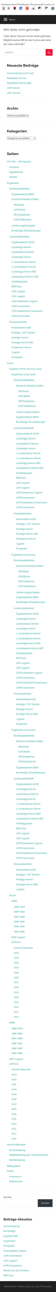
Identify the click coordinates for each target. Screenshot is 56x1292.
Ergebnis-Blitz (10, 1236)
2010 (16, 1016)
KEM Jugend (18, 937)
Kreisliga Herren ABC (22, 342)
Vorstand (14, 167)
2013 (16, 1002)
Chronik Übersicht (23, 948)
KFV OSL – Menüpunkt (19, 161)
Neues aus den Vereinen (16, 1270)
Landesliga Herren (21, 257)
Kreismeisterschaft (21, 327)
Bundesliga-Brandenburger (26, 230)
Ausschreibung (17, 1150)
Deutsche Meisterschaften (25, 199)
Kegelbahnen (16, 172)
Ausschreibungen (16, 1144)
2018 (16, 977)
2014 (16, 997)
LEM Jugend (18, 296)
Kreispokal (17, 357)
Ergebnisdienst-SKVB (22, 242)
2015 (16, 992)
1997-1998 (19, 916)
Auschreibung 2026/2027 (20, 73)
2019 (16, 972)
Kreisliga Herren (19, 337)
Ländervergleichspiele (23, 225)
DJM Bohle (19, 209)
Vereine (13, 177)
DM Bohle (19, 205)
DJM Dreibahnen (22, 219)
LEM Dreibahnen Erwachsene (27, 311)
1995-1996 (19, 926)
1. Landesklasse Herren (23, 262)
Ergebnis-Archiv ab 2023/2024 (25, 369)
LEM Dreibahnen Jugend (24, 301)
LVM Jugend (18, 291)
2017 (16, 982)
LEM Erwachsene (20, 316)
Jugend (15, 352)
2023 (16, 952)
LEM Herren (13, 88)
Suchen (7, 1197)
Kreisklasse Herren (21, 347)
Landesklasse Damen (22, 252)
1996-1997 (19, 921)
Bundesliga (9, 1231)
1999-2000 (19, 906)
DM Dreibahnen (22, 214)
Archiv (10, 363)
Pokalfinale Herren (16, 78)
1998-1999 (19, 911)
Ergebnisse (13, 183)
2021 (16, 962)
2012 (16, 1006)
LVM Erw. (16, 942)
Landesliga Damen (21, 247)
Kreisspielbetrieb (18, 322)
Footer (10, 1171)
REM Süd (16, 286)
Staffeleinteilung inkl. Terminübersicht (28, 1155)
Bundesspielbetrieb (19, 188)
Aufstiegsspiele (19, 281)
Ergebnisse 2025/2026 (23, 374)
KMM (14, 901)
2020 (16, 967)
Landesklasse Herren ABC (25, 276)
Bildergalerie (13, 1166)
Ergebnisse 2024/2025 (23, 554)
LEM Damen (13, 93)
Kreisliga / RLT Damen (23, 332)
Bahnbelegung (17, 1160)
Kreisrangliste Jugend (14, 1250)
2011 (16, 1012)
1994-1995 (19, 931)
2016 (16, 987)
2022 (16, 957)
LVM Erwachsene (20, 306)
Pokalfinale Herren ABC (19, 83)
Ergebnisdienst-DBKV (22, 194)
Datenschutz (15, 1181)
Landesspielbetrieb (19, 236)
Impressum (15, 1176)
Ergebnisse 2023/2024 (23, 730)
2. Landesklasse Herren (23, 266)
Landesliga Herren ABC (23, 271)
